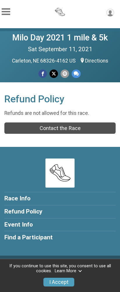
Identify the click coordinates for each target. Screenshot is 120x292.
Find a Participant (28, 237)
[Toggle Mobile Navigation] (6, 12)
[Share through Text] (76, 74)
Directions (96, 61)
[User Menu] (110, 13)
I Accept (58, 282)
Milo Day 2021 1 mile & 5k (60, 37)
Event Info (18, 224)
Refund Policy (23, 211)
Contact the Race (60, 128)
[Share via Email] (65, 74)
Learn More (65, 270)
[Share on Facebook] (42, 74)
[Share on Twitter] (54, 74)
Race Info (17, 198)
